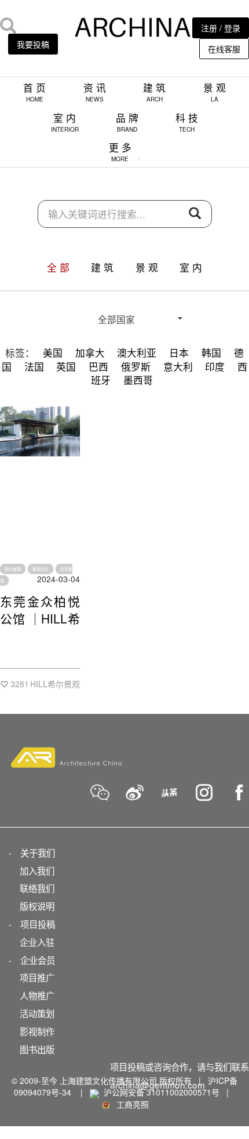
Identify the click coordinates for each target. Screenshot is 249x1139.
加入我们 (37, 870)
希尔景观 (13, 569)
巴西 (98, 366)
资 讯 (94, 92)
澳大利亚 (136, 353)
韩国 (211, 353)
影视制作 (37, 1031)
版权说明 (37, 905)
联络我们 (37, 888)
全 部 (58, 267)
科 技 (186, 122)
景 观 (214, 92)
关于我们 (37, 852)
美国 (53, 353)
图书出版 (37, 1049)
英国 (66, 366)
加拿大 (90, 353)
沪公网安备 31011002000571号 (161, 1092)
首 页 (34, 92)
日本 (179, 353)
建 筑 (154, 92)
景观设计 (40, 569)
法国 (34, 366)
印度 (215, 366)
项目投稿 (37, 923)
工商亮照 (130, 1104)
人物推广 (37, 995)
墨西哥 (138, 380)
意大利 (178, 366)
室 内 (65, 122)
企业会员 (37, 959)
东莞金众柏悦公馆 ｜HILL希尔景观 (40, 618)
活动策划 (37, 1013)
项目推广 (37, 977)
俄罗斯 (136, 366)
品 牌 (127, 122)
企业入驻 (37, 941)
